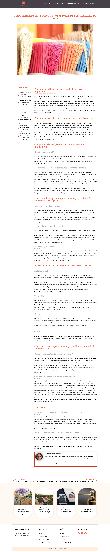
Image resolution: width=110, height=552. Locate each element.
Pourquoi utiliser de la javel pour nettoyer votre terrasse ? (25, 102)
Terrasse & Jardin (59, 3)
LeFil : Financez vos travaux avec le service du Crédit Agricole (65, 510)
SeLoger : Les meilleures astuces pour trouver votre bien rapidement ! (44, 510)
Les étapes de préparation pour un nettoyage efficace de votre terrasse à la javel (25, 119)
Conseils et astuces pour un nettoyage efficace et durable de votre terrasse (25, 136)
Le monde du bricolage (88, 3)
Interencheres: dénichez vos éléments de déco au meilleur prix (87, 510)
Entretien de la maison (73, 3)
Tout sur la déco (47, 3)
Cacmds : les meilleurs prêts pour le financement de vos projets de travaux (23, 511)
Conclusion (22, 142)
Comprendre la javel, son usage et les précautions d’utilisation (25, 110)
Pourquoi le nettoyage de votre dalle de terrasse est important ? (25, 95)
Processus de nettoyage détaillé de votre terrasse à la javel (25, 128)
